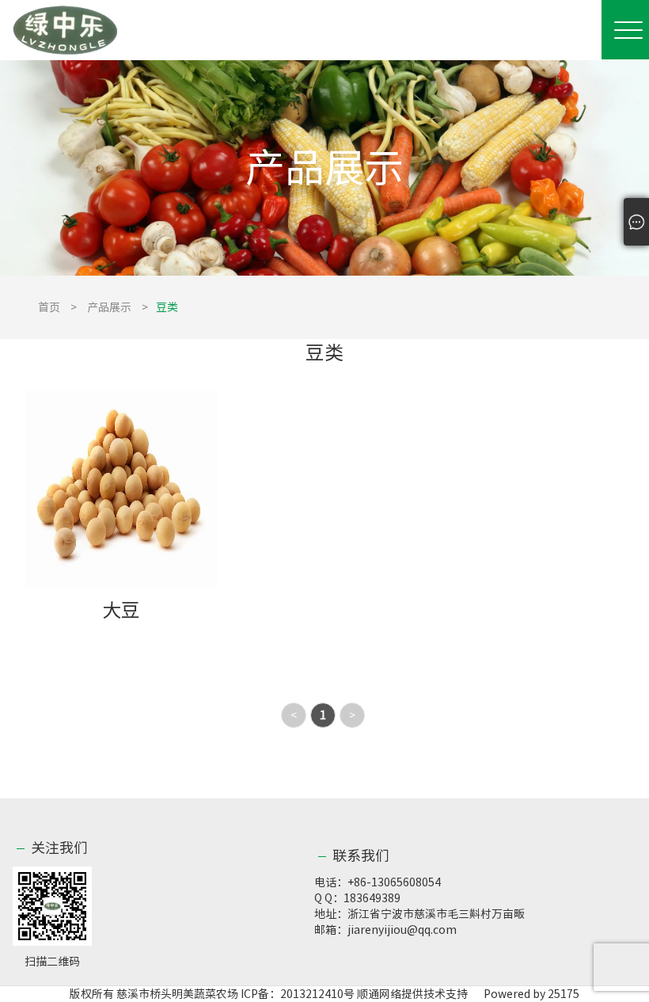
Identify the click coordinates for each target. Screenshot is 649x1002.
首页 (49, 307)
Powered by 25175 (524, 994)
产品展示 (109, 307)
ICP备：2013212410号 (299, 994)
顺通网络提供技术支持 (412, 994)
